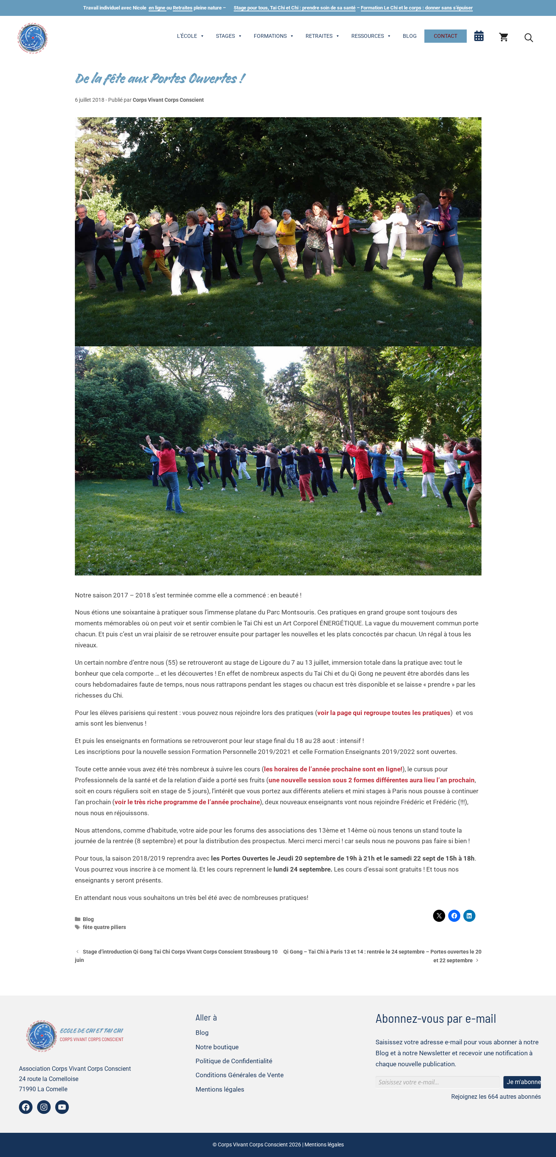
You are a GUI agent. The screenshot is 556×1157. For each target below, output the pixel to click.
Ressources (367, 36)
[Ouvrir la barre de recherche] (529, 37)
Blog (410, 36)
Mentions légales (220, 1089)
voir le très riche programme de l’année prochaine (187, 802)
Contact (445, 36)
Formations (270, 36)
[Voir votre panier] (503, 37)
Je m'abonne (524, 1082)
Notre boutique (217, 1047)
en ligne (157, 8)
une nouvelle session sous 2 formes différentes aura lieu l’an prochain (372, 780)
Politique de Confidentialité (234, 1061)
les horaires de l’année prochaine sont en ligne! (333, 769)
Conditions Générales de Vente (240, 1075)
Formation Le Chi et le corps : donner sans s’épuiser (417, 8)
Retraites (183, 8)
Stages (225, 36)
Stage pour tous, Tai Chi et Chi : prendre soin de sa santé (295, 8)
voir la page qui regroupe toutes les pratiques (383, 713)
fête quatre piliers (104, 927)
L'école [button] (187, 36)
